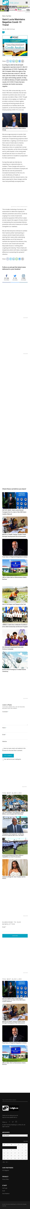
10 (25, 1150)
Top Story (8, 16)
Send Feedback (5, 1193)
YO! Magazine (5, 1170)
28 (15, 1158)
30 (22, 1158)
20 (11, 1155)
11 (4, 1152)
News (3, 16)
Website (4, 741)
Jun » (7, 1162)
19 (7, 1155)
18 (4, 1155)
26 (7, 1158)
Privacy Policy (5, 1179)
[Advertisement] (15, 195)
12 (7, 1152)
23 (22, 1155)
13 (11, 1152)
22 (18, 1155)
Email (4, 734)
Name (4, 727)
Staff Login (4, 1188)
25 (4, 1158)
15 (18, 1152)
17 (25, 1152)
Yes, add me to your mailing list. (12, 759)
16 (22, 1152)
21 (15, 1155)
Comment (5, 711)
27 (11, 1158)
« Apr (3, 1162)
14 (15, 1152)
